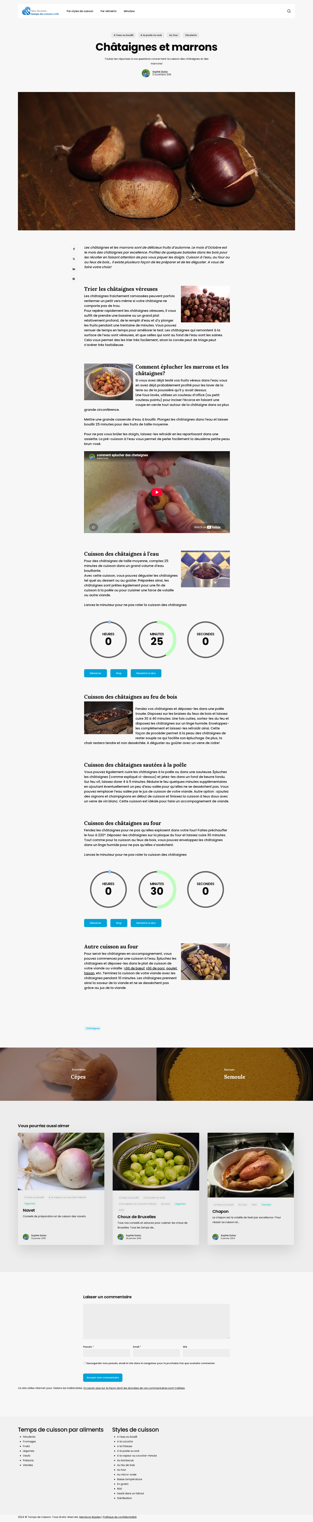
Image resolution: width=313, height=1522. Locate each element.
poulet (171, 968)
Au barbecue (125, 1460)
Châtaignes (93, 1028)
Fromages (29, 1441)
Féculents (191, 35)
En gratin (122, 1484)
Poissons (28, 1460)
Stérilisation (124, 1498)
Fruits (26, 1446)
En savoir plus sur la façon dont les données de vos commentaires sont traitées (134, 1388)
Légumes (29, 1203)
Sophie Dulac (160, 71)
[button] (95, 673)
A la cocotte (125, 1441)
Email (137, 1346)
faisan (89, 973)
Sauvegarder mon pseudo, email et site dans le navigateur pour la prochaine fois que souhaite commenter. (150, 1363)
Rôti (121, 1210)
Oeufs (26, 1456)
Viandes (266, 1204)
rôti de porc (155, 968)
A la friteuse (124, 1446)
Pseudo (88, 1346)
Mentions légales (90, 1517)
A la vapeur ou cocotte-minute (67, 1197)
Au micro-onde (126, 1474)
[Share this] (74, 249)
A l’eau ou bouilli (123, 35)
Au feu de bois (126, 1465)
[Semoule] (234, 1074)
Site (185, 1346)
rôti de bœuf (134, 968)
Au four (173, 35)
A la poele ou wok (151, 35)
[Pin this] (74, 278)
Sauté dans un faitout (130, 1493)
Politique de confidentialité (120, 1517)
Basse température (129, 1479)
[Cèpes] (78, 1074)
